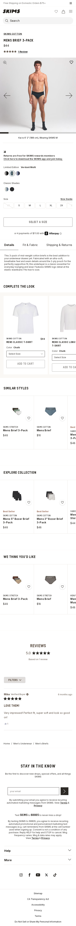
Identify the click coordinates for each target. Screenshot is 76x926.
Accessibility (38, 904)
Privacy (38, 910)
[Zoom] (5, 62)
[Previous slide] (7, 96)
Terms (38, 916)
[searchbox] (41, 21)
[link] (6, 173)
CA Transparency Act (38, 899)
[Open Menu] (70, 11)
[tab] (9, 245)
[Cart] (63, 11)
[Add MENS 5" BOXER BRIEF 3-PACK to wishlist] (29, 502)
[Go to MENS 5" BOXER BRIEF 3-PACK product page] (17, 496)
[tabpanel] (38, 262)
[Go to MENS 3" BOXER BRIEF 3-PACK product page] (50, 496)
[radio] (8, 205)
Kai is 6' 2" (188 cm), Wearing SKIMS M (38, 137)
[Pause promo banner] (70, 3)
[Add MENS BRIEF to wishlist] (62, 418)
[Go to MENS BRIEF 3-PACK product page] (17, 411)
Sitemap (38, 893)
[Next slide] (69, 96)
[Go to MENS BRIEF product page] (50, 411)
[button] (16, 51)
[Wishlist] (56, 11)
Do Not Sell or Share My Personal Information (38, 921)
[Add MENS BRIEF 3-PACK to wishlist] (71, 62)
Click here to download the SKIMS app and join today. (33, 159)
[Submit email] (64, 791)
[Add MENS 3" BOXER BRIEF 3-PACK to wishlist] (62, 502)
